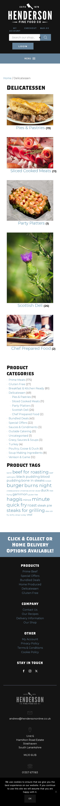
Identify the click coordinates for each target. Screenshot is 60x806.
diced (37, 491)
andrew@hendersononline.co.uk (30, 718)
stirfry (12, 515)
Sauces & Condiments (23, 427)
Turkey (13, 444)
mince (27, 500)
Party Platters (21, 405)
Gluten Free (17, 384)
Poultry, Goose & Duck (24, 448)
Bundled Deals (19, 418)
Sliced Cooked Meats (26, 401)
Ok (30, 798)
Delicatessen (17, 392)
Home (7, 78)
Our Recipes (30, 614)
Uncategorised (18, 435)
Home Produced (30, 584)
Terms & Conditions (30, 647)
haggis (14, 499)
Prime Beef (30, 571)
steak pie (45, 505)
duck (45, 490)
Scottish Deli (20, 409)
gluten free (33, 495)
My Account (15, 29)
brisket (48, 481)
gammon (20, 494)
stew (48, 511)
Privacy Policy (30, 643)
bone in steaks (33, 480)
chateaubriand (13, 491)
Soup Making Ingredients (25, 452)
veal (29, 514)
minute (41, 499)
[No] (56, 791)
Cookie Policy (30, 652)
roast (32, 505)
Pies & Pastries (21, 397)
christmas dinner (27, 491)
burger (15, 485)
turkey (23, 515)
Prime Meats (17, 379)
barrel (9, 473)
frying (9, 495)
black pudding (28, 477)
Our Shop (30, 622)
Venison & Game (19, 457)
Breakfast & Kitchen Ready (26, 388)
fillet (51, 491)
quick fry (17, 505)
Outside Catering (20, 431)
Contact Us (30, 609)
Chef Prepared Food (25, 414)
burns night (38, 485)
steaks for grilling (26, 510)
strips (17, 515)
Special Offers (18, 422)
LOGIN (22, 46)
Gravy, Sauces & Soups (23, 439)
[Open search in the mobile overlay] (30, 37)
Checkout (30, 28)
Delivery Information (30, 618)
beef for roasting (30, 472)
